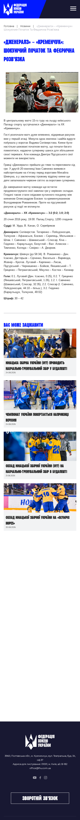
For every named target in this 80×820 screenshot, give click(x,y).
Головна (9, 26)
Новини (25, 26)
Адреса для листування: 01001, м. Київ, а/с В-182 (40, 764)
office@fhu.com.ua (40, 768)
